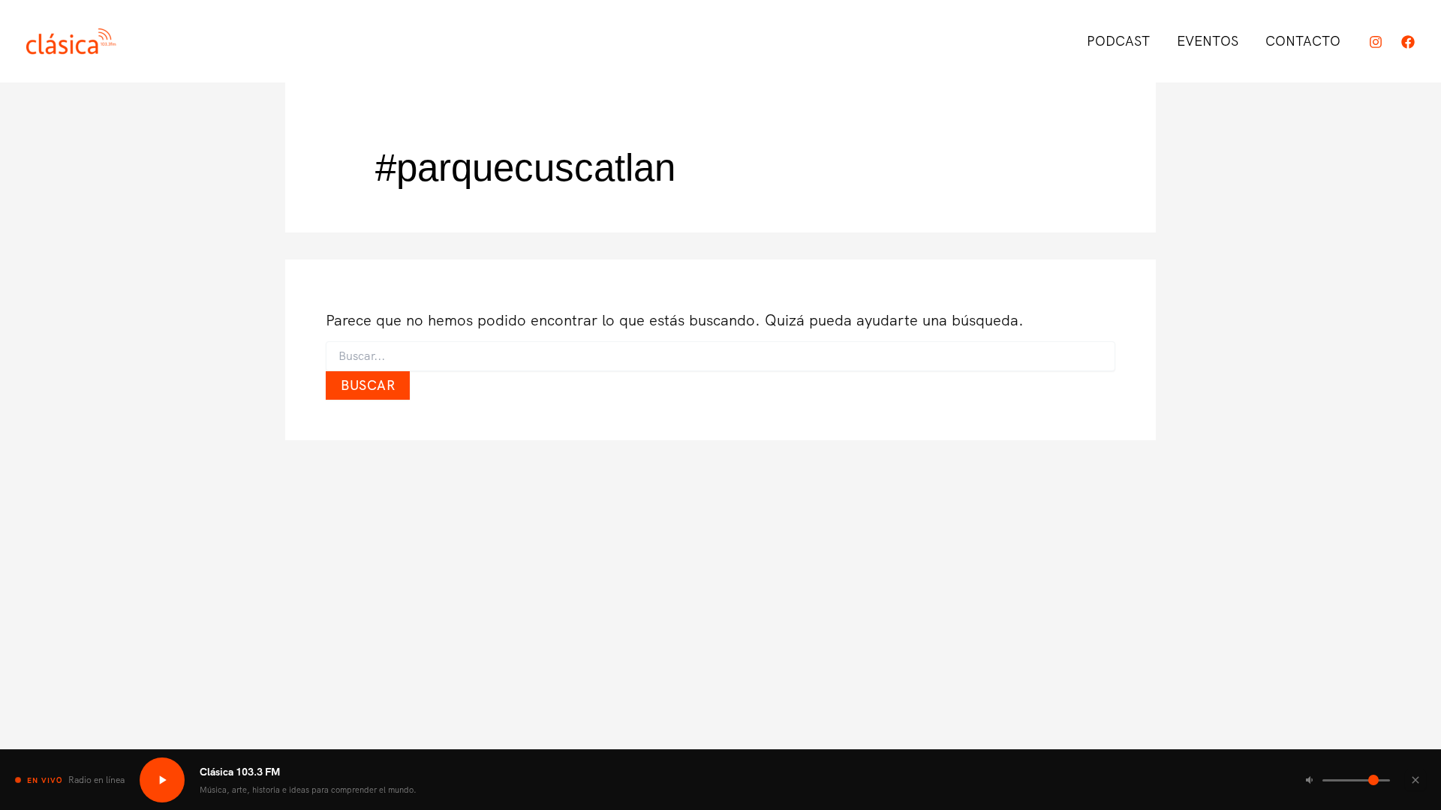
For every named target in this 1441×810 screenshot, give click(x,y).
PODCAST (1118, 41)
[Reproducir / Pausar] (162, 780)
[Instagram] (1375, 42)
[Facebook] (1408, 42)
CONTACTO (1302, 41)
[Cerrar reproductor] (1415, 780)
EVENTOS (1207, 41)
